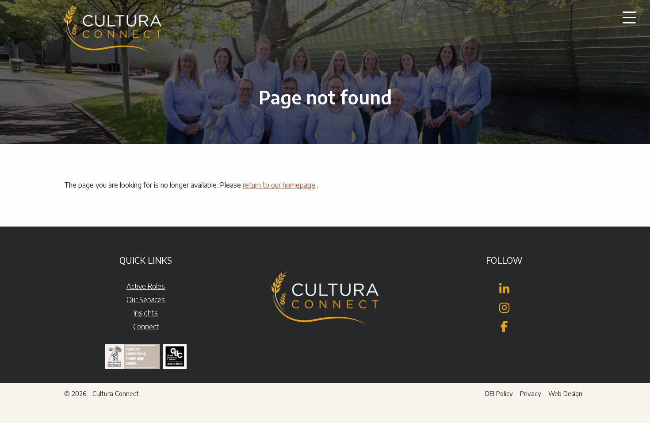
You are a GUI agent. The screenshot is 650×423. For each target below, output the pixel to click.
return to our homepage (279, 185)
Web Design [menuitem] (565, 393)
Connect (146, 326)
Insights (146, 312)
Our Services (145, 299)
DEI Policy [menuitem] (499, 393)
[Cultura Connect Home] (112, 31)
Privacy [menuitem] (530, 393)
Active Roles (145, 286)
